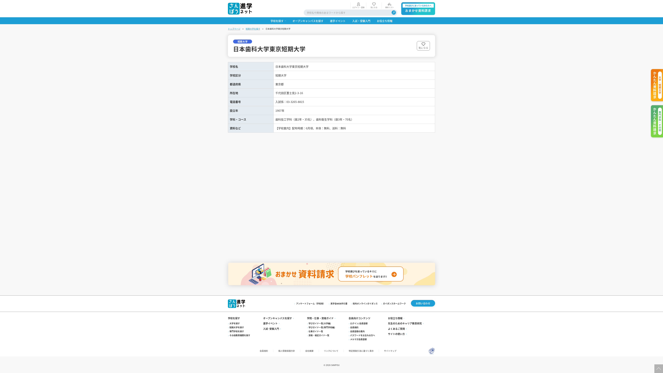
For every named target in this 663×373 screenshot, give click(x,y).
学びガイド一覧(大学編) (320, 323)
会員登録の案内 (357, 331)
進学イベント (270, 323)
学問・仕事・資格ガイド (320, 318)
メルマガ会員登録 (358, 339)
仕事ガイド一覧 (316, 331)
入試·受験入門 (271, 328)
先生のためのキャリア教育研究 (405, 323)
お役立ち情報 (395, 318)
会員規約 (354, 327)
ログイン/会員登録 (359, 323)
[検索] (394, 12)
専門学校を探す (236, 331)
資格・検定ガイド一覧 (319, 335)
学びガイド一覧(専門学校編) (322, 327)
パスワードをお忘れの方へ (362, 335)
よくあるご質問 (396, 328)
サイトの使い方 (396, 334)
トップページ (234, 28)
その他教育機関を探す (239, 335)
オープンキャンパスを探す (277, 318)
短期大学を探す (253, 28)
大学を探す (234, 323)
